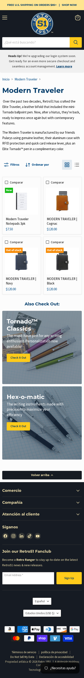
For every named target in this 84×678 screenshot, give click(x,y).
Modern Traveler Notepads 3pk (17, 221)
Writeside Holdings (68, 662)
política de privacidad (54, 652)
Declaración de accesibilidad (56, 657)
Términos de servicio (24, 652)
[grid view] (67, 165)
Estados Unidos (40, 613)
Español (40, 601)
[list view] (77, 165)
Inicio (6, 79)
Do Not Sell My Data (22, 657)
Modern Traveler (26, 79)
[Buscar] (76, 42)
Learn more (64, 66)
